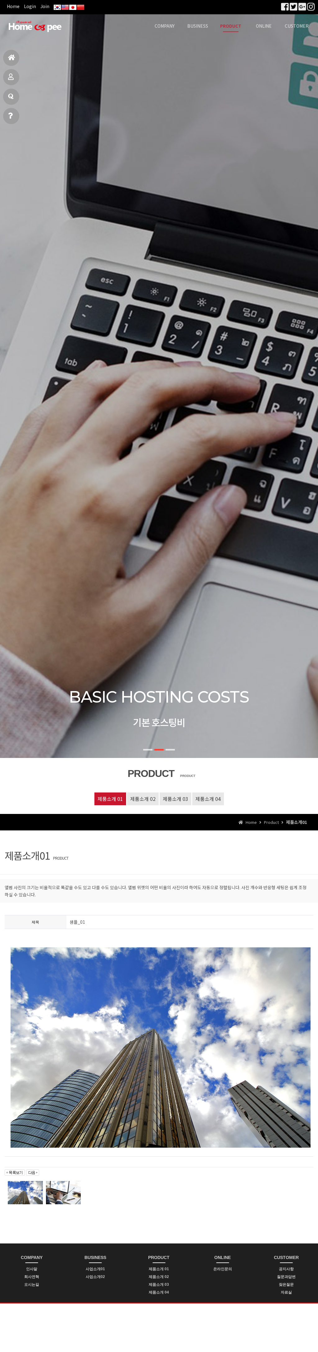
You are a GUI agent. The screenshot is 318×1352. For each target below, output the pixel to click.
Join (44, 6)
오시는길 (31, 1284)
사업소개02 (95, 1277)
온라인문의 (222, 1269)
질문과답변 (11, 97)
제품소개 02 (143, 798)
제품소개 (11, 77)
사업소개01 (95, 1269)
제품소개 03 (175, 798)
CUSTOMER (297, 26)
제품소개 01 (110, 798)
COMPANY (165, 26)
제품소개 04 (208, 798)
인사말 (31, 1269)
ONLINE (264, 26)
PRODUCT (230, 26)
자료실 (286, 1292)
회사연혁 (31, 1277)
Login (30, 6)
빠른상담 (11, 116)
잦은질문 (286, 1284)
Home (13, 6)
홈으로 (11, 58)
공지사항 (286, 1269)
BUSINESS (197, 26)
